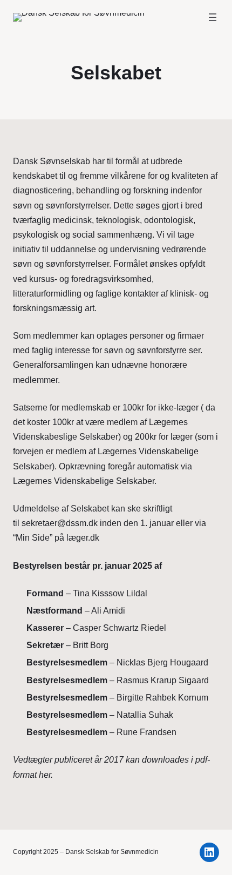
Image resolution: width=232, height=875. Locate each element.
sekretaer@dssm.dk (60, 523)
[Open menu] (212, 17)
